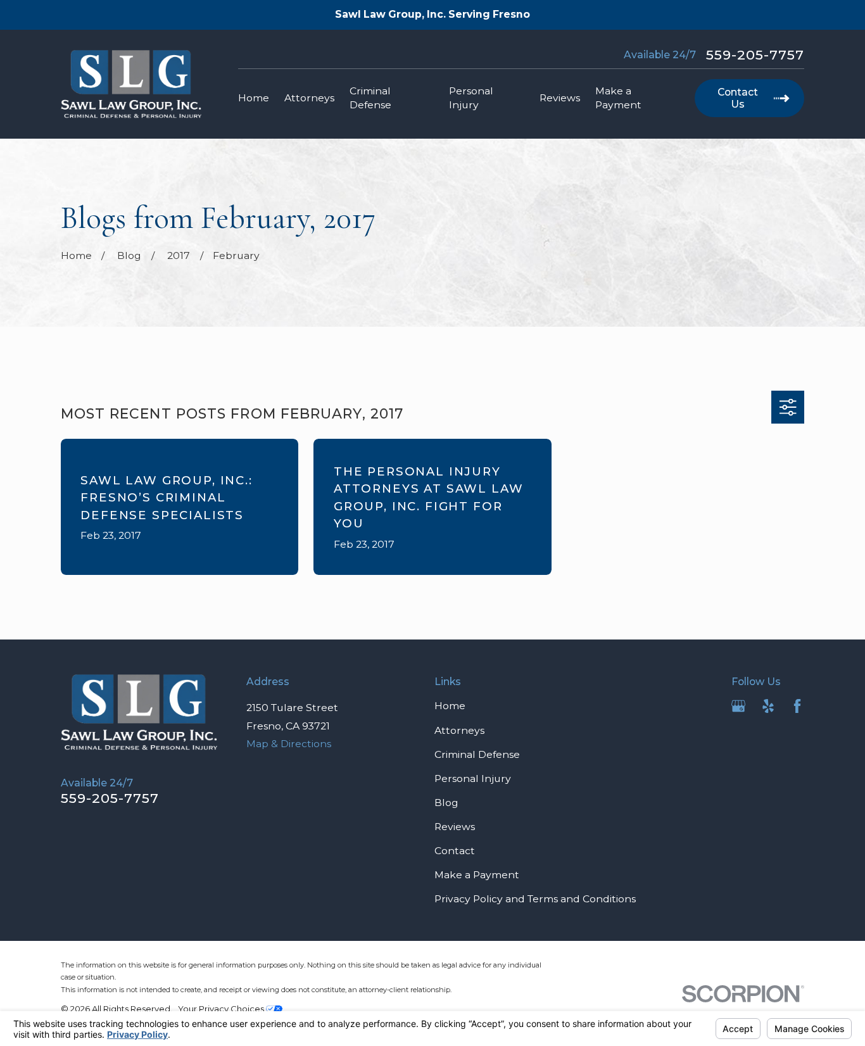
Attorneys (459, 730)
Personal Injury (472, 778)
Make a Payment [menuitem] (618, 98)
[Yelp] (768, 706)
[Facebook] (797, 706)
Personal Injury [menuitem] (471, 98)
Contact (454, 851)
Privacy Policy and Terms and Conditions (535, 899)
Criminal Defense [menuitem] (370, 98)
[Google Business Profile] (738, 706)
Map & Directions (288, 744)
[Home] (131, 84)
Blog (446, 803)
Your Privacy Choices (222, 1009)
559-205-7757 (755, 54)
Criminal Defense (477, 754)
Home (449, 706)
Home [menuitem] (253, 98)
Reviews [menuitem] (560, 98)
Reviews (454, 827)
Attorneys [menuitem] (309, 98)
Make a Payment (476, 875)
